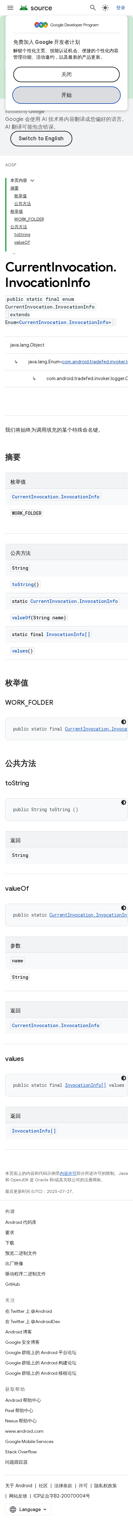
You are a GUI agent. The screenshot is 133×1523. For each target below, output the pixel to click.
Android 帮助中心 (23, 1400)
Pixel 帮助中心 (19, 1410)
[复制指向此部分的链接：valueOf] (35, 889)
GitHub (12, 1284)
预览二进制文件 (21, 1253)
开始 (66, 95)
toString (23, 584)
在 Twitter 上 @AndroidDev (32, 1321)
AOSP (10, 165)
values (20, 651)
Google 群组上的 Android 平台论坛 (41, 1352)
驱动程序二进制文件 (25, 1274)
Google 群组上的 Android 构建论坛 (41, 1363)
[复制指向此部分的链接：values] (30, 1059)
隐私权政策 (105, 1485)
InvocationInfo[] (68, 634)
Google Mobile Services (29, 1441)
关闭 (66, 74)
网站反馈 (18, 1495)
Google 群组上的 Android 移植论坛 (41, 1373)
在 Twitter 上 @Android (28, 1311)
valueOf (21, 617)
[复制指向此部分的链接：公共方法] (42, 764)
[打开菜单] (10, 7)
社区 (43, 1485)
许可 (83, 1485)
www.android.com (24, 1431)
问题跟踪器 (16, 1462)
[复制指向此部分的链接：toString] (35, 784)
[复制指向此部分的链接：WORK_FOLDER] (59, 703)
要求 (9, 1232)
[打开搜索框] (93, 8)
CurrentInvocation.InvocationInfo (63, 322)
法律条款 (63, 1485)
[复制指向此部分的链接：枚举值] (34, 683)
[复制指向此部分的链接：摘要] (27, 458)
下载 (9, 1243)
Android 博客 (18, 1332)
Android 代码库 (20, 1222)
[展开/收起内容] (32, 180)
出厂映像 (14, 1263)
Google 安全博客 (22, 1342)
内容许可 (68, 1173)
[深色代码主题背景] (124, 722)
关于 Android (18, 1485)
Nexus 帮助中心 (21, 1421)
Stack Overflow (21, 1452)
